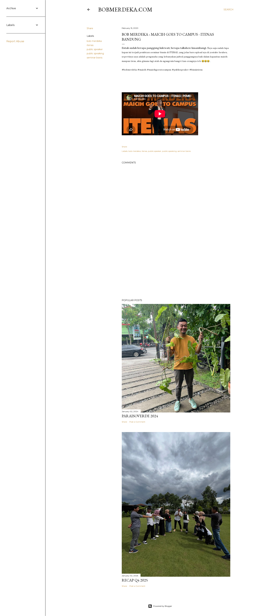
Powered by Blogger (162, 606)
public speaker (95, 49)
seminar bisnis (94, 57)
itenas (90, 45)
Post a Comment (137, 422)
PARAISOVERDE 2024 (140, 415)
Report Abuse (15, 41)
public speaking (95, 53)
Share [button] (90, 28)
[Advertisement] (176, 268)
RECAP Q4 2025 (135, 580)
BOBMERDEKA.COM (125, 9)
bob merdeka (94, 41)
